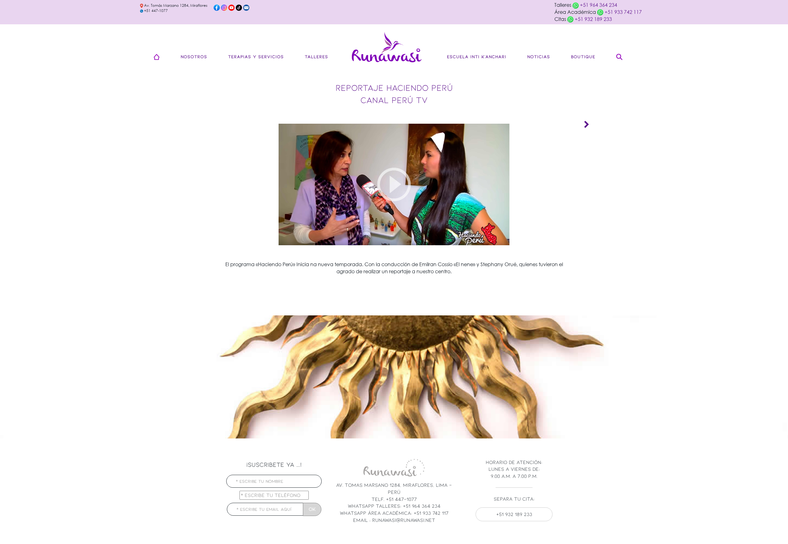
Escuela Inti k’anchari (476, 56)
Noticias (538, 56)
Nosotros (194, 56)
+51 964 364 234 (598, 5)
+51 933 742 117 (622, 12)
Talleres (316, 56)
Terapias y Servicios (256, 56)
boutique (583, 56)
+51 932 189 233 (592, 19)
